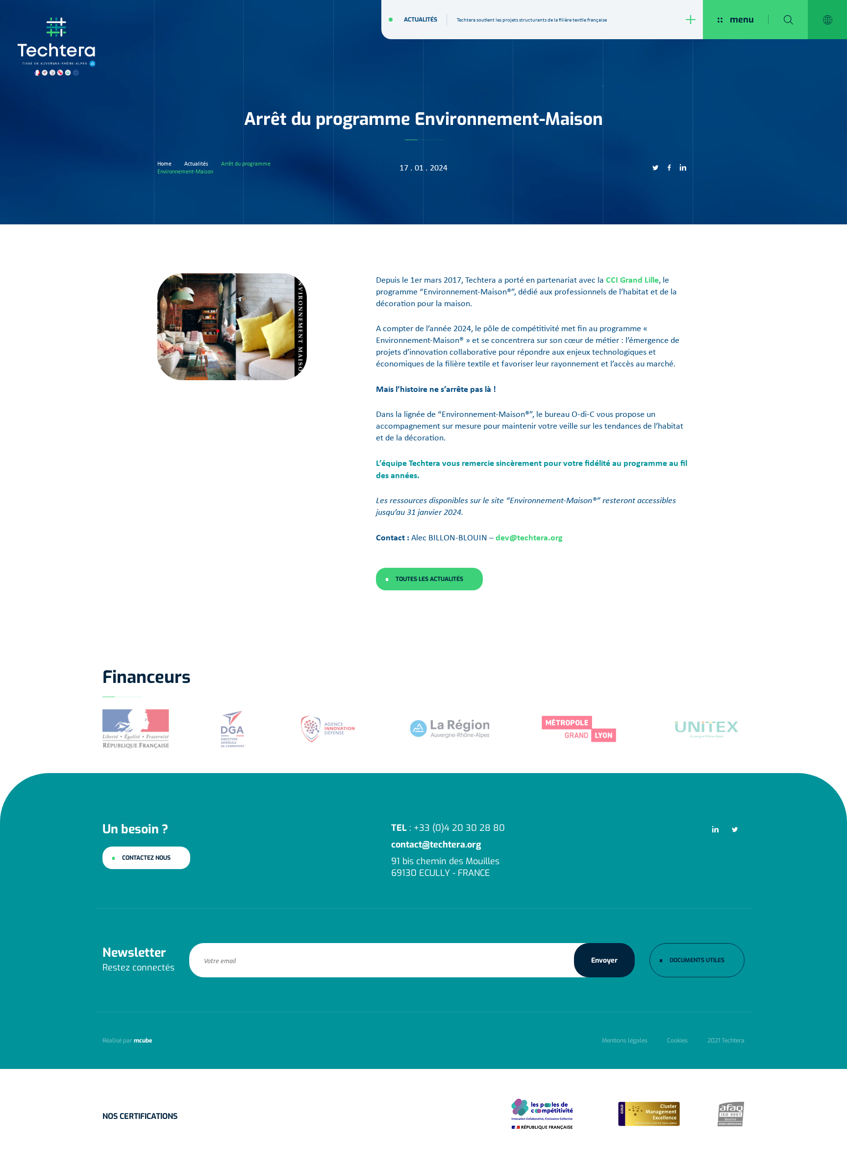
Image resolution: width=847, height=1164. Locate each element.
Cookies (677, 1040)
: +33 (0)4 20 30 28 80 (448, 828)
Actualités (420, 20)
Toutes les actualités (429, 579)
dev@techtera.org (529, 537)
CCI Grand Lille (632, 279)
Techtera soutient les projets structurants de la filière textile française (532, 19)
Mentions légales (625, 1040)
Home (164, 164)
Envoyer (604, 960)
